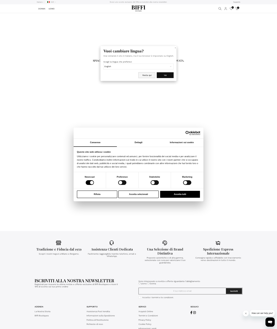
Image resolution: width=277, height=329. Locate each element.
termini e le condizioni (162, 297)
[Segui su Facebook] (191, 312)
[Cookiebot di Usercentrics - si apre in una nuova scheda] (187, 133)
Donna (153, 283)
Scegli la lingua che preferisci (117, 62)
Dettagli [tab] (139, 142)
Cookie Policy (144, 324)
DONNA (41, 9)
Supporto (236, 2)
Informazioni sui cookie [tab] (182, 142)
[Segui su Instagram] (194, 312)
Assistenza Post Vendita (98, 311)
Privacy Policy (144, 320)
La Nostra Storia (42, 311)
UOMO (52, 9)
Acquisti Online (145, 311)
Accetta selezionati (138, 194)
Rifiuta (97, 194)
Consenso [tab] (95, 142)
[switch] (122, 182)
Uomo (144, 283)
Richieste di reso (95, 324)
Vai (165, 75)
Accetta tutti (180, 194)
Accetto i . (158, 297)
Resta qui (146, 75)
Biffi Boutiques (42, 315)
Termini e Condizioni (148, 315)
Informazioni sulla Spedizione (101, 315)
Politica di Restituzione (98, 320)
